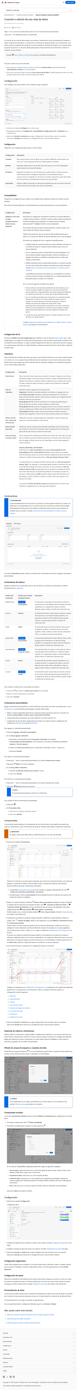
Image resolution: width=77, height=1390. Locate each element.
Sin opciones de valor (16, 1011)
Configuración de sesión (54, 1249)
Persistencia (13, 1014)
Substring (18, 723)
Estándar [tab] (9, 523)
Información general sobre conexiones (18, 1319)
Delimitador (33, 723)
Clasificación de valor (16, 1017)
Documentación (9, 15)
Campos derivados (67, 912)
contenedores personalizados (28, 890)
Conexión (15, 360)
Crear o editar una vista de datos (24, 55)
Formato (12, 1002)
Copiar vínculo (17, 27)
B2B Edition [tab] (17, 523)
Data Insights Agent (61, 338)
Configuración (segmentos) (60, 1243)
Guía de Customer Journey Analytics (47, 15)
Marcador (8, 27)
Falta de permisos (20, 1104)
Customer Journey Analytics (25, 15)
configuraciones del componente (59, 930)
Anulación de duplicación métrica (20, 1008)
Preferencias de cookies (60, 1382)
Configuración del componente (35, 987)
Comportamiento (15, 999)
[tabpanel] (38, 546)
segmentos (20, 588)
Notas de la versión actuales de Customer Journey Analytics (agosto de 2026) (30, 1315)
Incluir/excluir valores (16, 1005)
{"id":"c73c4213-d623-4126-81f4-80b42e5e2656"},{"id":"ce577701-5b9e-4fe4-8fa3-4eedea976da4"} (34, 32)
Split (54, 718)
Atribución (13, 996)
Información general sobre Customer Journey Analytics (23, 1323)
